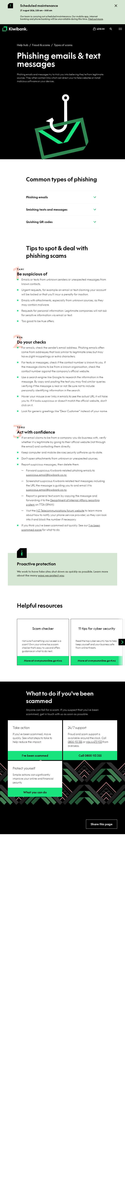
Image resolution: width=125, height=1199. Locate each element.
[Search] (111, 28)
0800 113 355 (75, 741)
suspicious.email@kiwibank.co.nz (46, 474)
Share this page (101, 824)
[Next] (121, 642)
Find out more (95, 18)
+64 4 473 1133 (94, 741)
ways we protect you (51, 575)
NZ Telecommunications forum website (60, 510)
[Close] (116, 5)
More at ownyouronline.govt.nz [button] (43, 660)
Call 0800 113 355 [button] (90, 755)
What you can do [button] (35, 792)
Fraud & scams (41, 45)
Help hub (22, 45)
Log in (100, 28)
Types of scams (63, 45)
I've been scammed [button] (35, 755)
